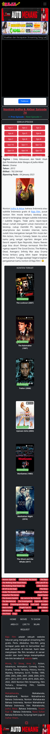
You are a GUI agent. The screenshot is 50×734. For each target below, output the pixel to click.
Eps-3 (38, 127)
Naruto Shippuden (31, 610)
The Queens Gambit (10, 598)
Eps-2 (24, 127)
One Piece (6, 614)
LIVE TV (26, 624)
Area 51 (30, 663)
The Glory (43, 589)
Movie (8, 663)
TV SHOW (35, 619)
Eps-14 (25, 150)
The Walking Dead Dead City (13, 586)
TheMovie (24, 101)
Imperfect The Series (10, 595)
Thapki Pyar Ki (25, 607)
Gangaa (44, 604)
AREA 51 (14, 624)
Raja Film (35, 211)
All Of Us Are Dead (10, 589)
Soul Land (35, 604)
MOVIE (23, 619)
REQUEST (25, 629)
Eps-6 (38, 133)
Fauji (15, 614)
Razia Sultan (7, 607)
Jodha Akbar (42, 607)
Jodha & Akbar (18, 208)
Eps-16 (11, 156)
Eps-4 (10, 133)
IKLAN (36, 624)
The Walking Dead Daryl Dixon (14, 583)
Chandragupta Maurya (19, 604)
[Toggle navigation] (44, 4)
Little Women (42, 586)
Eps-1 (10, 127)
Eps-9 (38, 139)
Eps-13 (11, 150)
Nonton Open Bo (9, 579)
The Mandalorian (9, 601)
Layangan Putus (41, 592)
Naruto (44, 610)
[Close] (26, 722)
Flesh (45, 598)
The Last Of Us (41, 583)
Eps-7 (10, 139)
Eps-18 (39, 156)
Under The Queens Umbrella (13, 592)
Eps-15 (39, 150)
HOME (13, 619)
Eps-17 (25, 156)
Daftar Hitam (11, 717)
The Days (44, 579)
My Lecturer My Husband (30, 598)
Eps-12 (39, 144)
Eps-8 (24, 139)
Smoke (5, 604)
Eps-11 (25, 144)
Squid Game (42, 595)
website (28, 658)
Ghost (18, 610)
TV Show (19, 663)
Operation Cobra (41, 601)
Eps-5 (24, 133)
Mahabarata (7, 610)
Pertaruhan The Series (27, 579)
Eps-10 (11, 144)
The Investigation (25, 601)
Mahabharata (11, 693)
